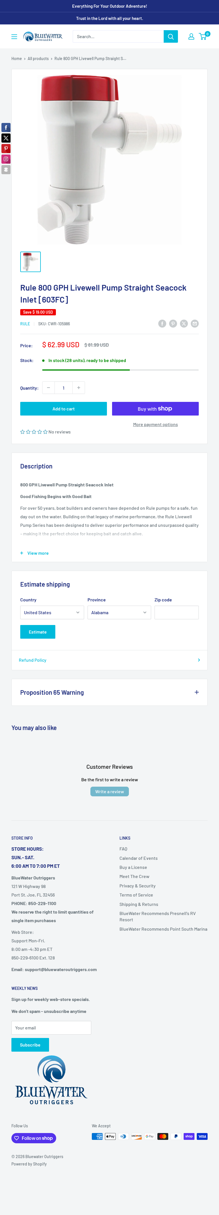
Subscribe (30, 1044)
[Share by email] (195, 323)
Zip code (163, 599)
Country (28, 599)
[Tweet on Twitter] (184, 323)
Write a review (109, 791)
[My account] (191, 36)
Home (16, 58)
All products (38, 58)
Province (97, 599)
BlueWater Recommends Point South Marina (163, 929)
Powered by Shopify (29, 1163)
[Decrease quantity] (48, 388)
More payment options (155, 424)
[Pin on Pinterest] (173, 323)
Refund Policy (32, 660)
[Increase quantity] (79, 388)
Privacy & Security (137, 885)
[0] (202, 36)
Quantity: (29, 387)
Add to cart (63, 408)
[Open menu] (14, 36)
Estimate (38, 631)
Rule (25, 323)
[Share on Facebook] (162, 323)
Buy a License (133, 867)
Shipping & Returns (138, 904)
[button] (34, 431)
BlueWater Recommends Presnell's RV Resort (157, 916)
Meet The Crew (134, 876)
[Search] (171, 36)
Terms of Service (136, 894)
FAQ (123, 848)
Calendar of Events (138, 858)
